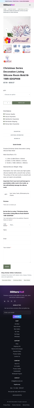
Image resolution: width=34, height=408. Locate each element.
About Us (17, 363)
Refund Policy (26, 405)
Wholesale (17, 336)
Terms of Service (16, 405)
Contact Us (17, 356)
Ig (4, 301)
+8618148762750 (17, 395)
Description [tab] (17, 131)
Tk (8, 301)
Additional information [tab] (17, 135)
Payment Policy (17, 351)
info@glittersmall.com (17, 381)
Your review (7, 247)
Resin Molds (27, 280)
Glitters (17, 292)
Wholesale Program (17, 373)
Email (4, 238)
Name (5, 230)
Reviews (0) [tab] (17, 138)
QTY (4, 90)
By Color (17, 331)
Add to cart (21, 102)
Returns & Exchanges (17, 348)
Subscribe (17, 316)
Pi (14, 301)
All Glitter (17, 324)
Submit (7, 266)
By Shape (17, 334)
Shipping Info (17, 346)
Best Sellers (17, 329)
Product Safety (17, 354)
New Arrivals (17, 326)
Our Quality (17, 366)
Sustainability (17, 371)
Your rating (5, 224)
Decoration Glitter (6, 280)
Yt (11, 301)
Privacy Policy (6, 405)
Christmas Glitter (17, 280)
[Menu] (30, 5)
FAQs (17, 343)
